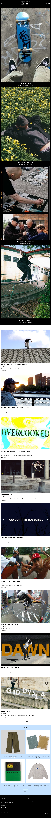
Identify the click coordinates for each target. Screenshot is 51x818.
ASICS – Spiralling (9, 624)
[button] (47, 3)
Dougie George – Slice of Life (15, 408)
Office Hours (6, 812)
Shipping (11, 800)
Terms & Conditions (9, 802)
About (6, 800)
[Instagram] (1, 807)
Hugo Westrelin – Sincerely (14, 364)
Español (47, 813)
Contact (3, 800)
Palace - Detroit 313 (10, 581)
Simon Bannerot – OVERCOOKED (15, 451)
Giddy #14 (5, 711)
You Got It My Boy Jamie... (13, 538)
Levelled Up (6, 494)
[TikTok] (3, 807)
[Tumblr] (5, 807)
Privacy (2, 802)
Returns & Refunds (17, 800)
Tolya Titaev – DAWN (10, 668)
